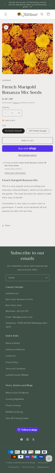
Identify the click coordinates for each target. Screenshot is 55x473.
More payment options (27, 155)
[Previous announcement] (5, 5)
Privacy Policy (12, 362)
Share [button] (7, 225)
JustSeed (16, 463)
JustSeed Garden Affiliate (17, 375)
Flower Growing (13, 405)
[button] (6, 14)
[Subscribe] (46, 277)
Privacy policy (14, 467)
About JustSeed (13, 343)
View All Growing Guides (17, 418)
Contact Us (11, 356)
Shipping (16, 103)
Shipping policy (43, 467)
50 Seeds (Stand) (13, 131)
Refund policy (43, 463)
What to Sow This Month (17, 393)
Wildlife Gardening (14, 412)
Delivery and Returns (15, 349)
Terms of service (28, 467)
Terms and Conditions (16, 369)
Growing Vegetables (15, 399)
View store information (15, 173)
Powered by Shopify (27, 463)
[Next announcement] (50, 5)
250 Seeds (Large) (38, 131)
